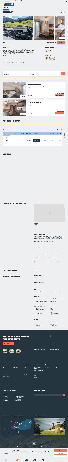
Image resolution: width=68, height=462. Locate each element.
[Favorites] (65, 1)
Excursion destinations (6, 371)
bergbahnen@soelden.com (19, 396)
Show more (4, 55)
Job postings (40, 446)
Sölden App (57, 372)
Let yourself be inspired (6, 376)
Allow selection (60, 453)
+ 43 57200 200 (5, 399)
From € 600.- (29, 140)
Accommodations (16, 367)
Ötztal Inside (48, 364)
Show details (48, 460)
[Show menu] (1, 4)
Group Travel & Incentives (17, 372)
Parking (25, 372)
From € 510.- (29, 136)
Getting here (21, 1)
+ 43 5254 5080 (5, 396)
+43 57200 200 (7, 1)
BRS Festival (36, 375)
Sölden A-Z (25, 374)
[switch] (26, 460)
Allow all (60, 450)
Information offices (59, 371)
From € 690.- (29, 143)
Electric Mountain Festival (38, 370)
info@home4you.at (37, 226)
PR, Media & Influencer (48, 446)
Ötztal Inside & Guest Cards (14, 1)
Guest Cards (47, 367)
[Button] (64, 395)
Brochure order (58, 374)
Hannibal (35, 372)
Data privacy (23, 446)
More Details (30, 95)
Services (58, 364)
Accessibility (33, 446)
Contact (57, 367)
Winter (4, 367)
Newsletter (57, 369)
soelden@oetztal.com (18, 399)
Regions (25, 367)
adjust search (18, 124)
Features (4, 64)
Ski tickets (15, 369)
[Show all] (14, 97)
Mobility (25, 371)
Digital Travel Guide (48, 369)
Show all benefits (48, 55)
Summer (4, 369)
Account (46, 371)
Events (36, 364)
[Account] (66, 1)
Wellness (4, 372)
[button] (50, 213)
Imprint (18, 446)
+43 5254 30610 (36, 225)
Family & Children (5, 374)
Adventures (15, 371)
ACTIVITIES (5, 364)
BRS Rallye (36, 377)
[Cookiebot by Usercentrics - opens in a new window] (6, 460)
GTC (28, 446)
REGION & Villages (28, 364)
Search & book (17, 364)
